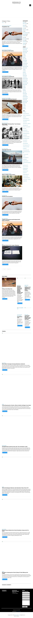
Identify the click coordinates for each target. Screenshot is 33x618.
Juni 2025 (24, 55)
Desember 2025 (25, 48)
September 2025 (25, 51)
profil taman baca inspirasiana (25, 169)
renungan (25, 172)
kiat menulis (25, 140)
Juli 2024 (24, 69)
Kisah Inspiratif (9, 25)
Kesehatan (24, 35)
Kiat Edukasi (24, 41)
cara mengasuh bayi (26, 120)
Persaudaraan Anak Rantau (8, 50)
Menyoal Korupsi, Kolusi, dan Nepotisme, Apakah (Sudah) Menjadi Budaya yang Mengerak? (20, 290)
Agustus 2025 (25, 52)
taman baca (25, 179)
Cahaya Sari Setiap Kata (7, 288)
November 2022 (25, 98)
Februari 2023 (25, 93)
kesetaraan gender (26, 133)
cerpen (28, 123)
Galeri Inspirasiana (25, 32)
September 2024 (25, 66)
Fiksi (23, 31)
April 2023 (24, 90)
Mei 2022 (24, 107)
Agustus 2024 (25, 67)
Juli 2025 (24, 54)
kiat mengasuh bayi (26, 138)
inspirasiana (25, 130)
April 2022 (24, 108)
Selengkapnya (5, 46)
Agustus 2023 (25, 84)
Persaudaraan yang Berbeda (8, 76)
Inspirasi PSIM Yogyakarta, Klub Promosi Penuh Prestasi (28, 289)
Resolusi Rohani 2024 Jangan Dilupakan (10, 245)
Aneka (24, 22)
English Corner (25, 29)
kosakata (24, 148)
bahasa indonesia (26, 113)
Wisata (24, 44)
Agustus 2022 (25, 102)
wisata (29, 179)
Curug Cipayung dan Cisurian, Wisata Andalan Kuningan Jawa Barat (16, 405)
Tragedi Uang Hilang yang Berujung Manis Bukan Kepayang (11, 220)
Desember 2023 (25, 78)
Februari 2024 (25, 75)
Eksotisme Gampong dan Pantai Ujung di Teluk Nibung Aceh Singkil (15, 573)
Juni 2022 (24, 105)
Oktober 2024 (25, 64)
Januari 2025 (25, 61)
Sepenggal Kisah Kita (6, 149)
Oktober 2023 (25, 81)
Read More (4, 298)
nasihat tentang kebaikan (26, 152)
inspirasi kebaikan (26, 131)
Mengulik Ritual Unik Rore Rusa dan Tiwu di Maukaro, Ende (14, 446)
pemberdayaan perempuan (27, 163)
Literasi (24, 40)
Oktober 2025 (25, 49)
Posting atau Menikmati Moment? (9, 99)
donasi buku (28, 126)
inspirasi (24, 128)
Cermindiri (25, 121)
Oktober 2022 (25, 99)
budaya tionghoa (26, 118)
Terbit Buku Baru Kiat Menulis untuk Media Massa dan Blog (28, 317)
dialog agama (25, 125)
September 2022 (25, 101)
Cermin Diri (3, 25)
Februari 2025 (25, 60)
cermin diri (25, 123)
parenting (25, 159)
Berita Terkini (25, 23)
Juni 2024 (24, 70)
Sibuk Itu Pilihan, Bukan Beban (8, 174)
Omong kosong (25, 154)
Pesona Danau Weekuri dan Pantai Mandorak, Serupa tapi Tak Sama (15, 531)
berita (24, 115)
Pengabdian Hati (5, 26)
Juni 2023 (24, 87)
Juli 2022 (24, 104)
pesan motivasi (25, 166)
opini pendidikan (25, 157)
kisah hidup (25, 141)
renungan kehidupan (26, 177)
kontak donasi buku (26, 146)
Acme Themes (18, 611)
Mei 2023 (24, 89)
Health (24, 37)
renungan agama (26, 174)
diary (24, 126)
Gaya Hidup (8, 98)
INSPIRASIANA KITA (16, 2)
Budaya (24, 25)
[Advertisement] (16, 11)
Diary (6, 25)
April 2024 (24, 72)
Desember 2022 (25, 96)
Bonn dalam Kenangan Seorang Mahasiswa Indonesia (13, 363)
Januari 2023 (25, 95)
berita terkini (28, 115)
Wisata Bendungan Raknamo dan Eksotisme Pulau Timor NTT (15, 487)
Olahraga (24, 43)
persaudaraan (25, 165)
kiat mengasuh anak (26, 136)
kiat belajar (25, 135)
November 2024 (25, 63)
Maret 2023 (24, 92)
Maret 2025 (24, 58)
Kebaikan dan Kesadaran (7, 196)
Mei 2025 (24, 57)
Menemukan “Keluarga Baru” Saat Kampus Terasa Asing (11, 124)
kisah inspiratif (25, 143)
